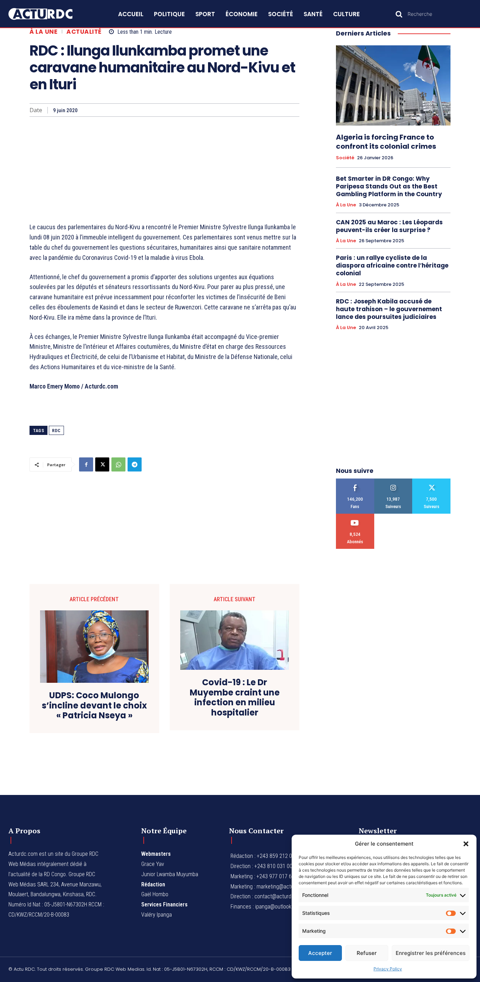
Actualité (84, 32)
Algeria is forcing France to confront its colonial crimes (386, 141)
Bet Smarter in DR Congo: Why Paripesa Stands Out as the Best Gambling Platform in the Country (389, 186)
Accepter (320, 953)
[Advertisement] (164, 169)
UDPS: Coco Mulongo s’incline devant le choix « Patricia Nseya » (94, 706)
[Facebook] (86, 464)
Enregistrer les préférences (431, 953)
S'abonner (355, 516)
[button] (465, 843)
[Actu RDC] (47, 14)
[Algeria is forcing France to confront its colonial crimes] (393, 85)
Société (345, 158)
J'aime (355, 481)
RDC (56, 430)
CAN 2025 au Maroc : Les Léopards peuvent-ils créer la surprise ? (389, 226)
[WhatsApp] (118, 464)
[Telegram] (135, 464)
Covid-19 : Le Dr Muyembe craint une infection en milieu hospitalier (235, 698)
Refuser (367, 953)
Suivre (393, 481)
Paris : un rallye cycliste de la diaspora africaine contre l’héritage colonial (392, 265)
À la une (43, 32)
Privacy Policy (388, 968)
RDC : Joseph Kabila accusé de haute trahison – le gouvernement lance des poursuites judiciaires (389, 309)
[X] (102, 464)
